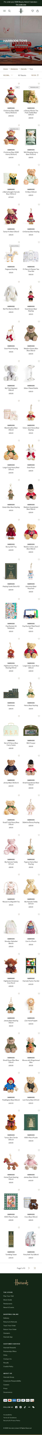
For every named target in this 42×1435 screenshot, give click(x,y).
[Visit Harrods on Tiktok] (25, 1407)
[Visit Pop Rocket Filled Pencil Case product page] (31, 599)
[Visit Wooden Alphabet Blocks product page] (11, 914)
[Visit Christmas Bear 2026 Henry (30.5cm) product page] (11, 125)
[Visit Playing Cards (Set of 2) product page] (11, 559)
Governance (7, 1392)
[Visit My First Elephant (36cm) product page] (11, 361)
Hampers (6, 1333)
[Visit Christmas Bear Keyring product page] (31, 204)
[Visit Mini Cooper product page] (31, 716)
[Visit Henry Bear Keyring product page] (31, 678)
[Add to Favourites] (19, 83)
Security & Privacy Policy (11, 1420)
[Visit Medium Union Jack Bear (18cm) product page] (31, 519)
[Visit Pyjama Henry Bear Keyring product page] (31, 835)
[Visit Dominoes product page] (11, 678)
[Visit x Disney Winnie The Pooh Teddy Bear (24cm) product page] (31, 83)
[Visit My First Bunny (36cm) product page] (11, 281)
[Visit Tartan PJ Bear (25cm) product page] (11, 204)
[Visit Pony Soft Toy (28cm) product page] (31, 1227)
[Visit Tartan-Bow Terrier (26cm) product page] (11, 1110)
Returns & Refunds (10, 1321)
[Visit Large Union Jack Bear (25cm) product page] (31, 638)
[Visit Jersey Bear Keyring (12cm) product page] (11, 993)
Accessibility (7, 1415)
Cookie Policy (8, 1366)
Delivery (6, 1318)
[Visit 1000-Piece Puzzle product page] (31, 1110)
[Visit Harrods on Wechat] (33, 1407)
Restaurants (7, 1303)
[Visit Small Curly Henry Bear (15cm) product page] (11, 795)
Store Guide (7, 1299)
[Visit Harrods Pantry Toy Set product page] (31, 954)
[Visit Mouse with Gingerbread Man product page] (31, 1033)
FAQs (5, 1355)
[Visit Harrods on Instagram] (21, 1407)
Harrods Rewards (9, 1347)
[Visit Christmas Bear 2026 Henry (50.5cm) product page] (11, 83)
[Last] (35, 1268)
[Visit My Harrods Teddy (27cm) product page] (11, 835)
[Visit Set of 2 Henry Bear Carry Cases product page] (11, 716)
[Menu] (4, 10)
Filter (33, 75)
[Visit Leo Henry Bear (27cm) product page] (31, 1072)
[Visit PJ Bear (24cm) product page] (31, 164)
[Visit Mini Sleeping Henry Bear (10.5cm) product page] (31, 125)
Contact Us (7, 1359)
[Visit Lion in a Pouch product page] (31, 914)
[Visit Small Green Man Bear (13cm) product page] (11, 1033)
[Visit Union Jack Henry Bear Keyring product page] (31, 400)
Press (5, 1388)
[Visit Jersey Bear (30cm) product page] (31, 1150)
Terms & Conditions (9, 1418)
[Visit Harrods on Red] (29, 1407)
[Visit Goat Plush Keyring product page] (11, 321)
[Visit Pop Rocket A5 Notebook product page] (11, 599)
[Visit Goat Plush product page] (31, 440)
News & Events (8, 1307)
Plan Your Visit (8, 1296)
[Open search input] (9, 10)
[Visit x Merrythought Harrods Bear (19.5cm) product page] (11, 164)
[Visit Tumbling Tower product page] (11, 1227)
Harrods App (7, 1337)
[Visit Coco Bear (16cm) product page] (31, 1189)
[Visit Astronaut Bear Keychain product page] (31, 559)
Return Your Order (9, 1329)
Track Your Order (9, 1325)
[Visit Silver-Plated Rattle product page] (31, 361)
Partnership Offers (9, 1351)
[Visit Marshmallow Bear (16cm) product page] (11, 400)
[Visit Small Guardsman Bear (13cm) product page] (31, 755)
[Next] (29, 1268)
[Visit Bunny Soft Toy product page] (11, 519)
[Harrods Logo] (21, 1282)
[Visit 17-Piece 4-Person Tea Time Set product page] (31, 242)
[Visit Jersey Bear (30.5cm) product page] (11, 755)
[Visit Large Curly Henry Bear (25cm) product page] (11, 440)
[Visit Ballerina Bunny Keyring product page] (31, 795)
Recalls (6, 1362)
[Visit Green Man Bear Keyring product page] (11, 480)
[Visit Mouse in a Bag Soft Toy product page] (11, 874)
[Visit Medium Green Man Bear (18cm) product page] (31, 321)
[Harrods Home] (21, 10)
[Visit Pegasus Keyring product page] (11, 242)
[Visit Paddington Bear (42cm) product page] (11, 1072)
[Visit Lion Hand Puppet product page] (31, 993)
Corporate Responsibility (12, 1381)
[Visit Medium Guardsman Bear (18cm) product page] (31, 480)
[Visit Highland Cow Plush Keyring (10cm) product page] (11, 638)
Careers (6, 1384)
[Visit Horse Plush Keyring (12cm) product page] (11, 1150)
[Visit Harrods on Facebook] (16, 1407)
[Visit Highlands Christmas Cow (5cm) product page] (11, 954)
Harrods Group (8, 1377)
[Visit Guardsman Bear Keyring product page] (31, 281)
